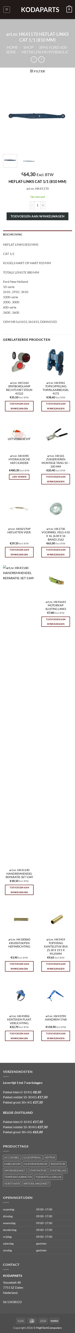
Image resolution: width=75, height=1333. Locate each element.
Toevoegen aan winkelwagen (38, 216)
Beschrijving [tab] (12, 234)
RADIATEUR (58, 1164)
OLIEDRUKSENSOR (35, 1164)
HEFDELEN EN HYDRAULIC (45, 52)
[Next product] (34, 59)
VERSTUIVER (12, 1183)
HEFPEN (50, 1157)
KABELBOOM (12, 1164)
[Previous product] (41, 59)
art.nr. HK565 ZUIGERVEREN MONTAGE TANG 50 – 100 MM (56, 461)
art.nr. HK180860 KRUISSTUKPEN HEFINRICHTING (19, 943)
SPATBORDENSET (15, 1170)
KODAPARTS (37, 9)
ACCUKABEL (12, 1157)
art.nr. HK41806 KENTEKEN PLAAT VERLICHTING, (19, 1019)
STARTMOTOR (37, 1170)
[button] (6, 9)
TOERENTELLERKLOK (48, 1177)
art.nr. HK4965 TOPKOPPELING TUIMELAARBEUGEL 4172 (56, 388)
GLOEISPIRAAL (32, 1157)
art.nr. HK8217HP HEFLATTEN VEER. (19, 530)
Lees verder (19, 476)
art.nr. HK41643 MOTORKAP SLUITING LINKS (55, 605)
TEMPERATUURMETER (18, 1177)
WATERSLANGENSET (36, 1183)
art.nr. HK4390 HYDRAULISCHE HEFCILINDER (19, 459)
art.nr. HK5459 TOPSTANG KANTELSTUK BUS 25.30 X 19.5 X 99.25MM (56, 946)
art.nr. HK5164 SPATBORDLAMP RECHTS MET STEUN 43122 (19, 388)
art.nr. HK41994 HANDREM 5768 (56, 1017)
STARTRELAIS (58, 1170)
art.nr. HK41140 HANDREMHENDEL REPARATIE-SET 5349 (19, 873)
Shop (29, 47)
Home (12, 47)
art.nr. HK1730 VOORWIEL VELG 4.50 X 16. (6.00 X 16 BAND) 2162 (56, 534)
